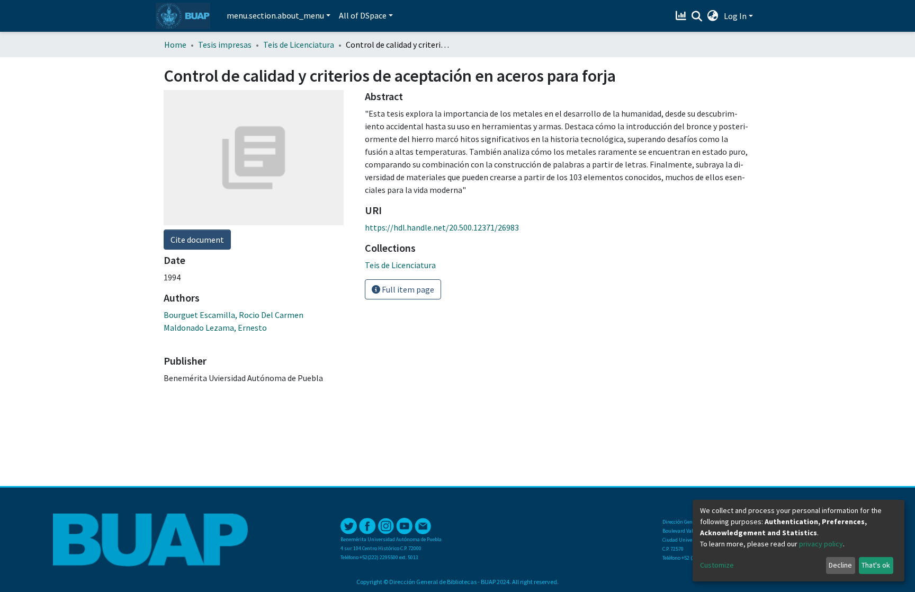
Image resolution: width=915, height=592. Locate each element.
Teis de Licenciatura (298, 44)
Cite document (197, 239)
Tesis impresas (225, 44)
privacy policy (821, 544)
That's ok (876, 565)
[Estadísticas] (682, 16)
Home (175, 44)
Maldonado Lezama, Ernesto (215, 327)
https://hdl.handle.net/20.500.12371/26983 (442, 227)
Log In (735, 16)
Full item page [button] (407, 289)
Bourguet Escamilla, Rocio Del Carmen (233, 315)
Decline (840, 565)
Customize (717, 565)
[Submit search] (697, 16)
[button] (713, 16)
